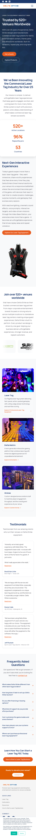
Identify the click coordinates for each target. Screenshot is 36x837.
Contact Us (18, 775)
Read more (8, 566)
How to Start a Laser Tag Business (18, 759)
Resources (5, 805)
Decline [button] (22, 833)
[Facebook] (3, 1)
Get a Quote (9, 54)
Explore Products (11, 60)
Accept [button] (14, 833)
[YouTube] (6, 1)
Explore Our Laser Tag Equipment (17, 233)
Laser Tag (5, 799)
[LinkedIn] (9, 1)
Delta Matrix (6, 802)
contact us (22, 675)
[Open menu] (32, 6)
